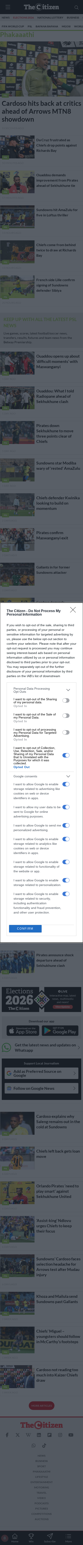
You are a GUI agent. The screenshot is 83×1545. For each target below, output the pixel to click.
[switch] (65, 700)
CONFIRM (25, 928)
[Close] (74, 611)
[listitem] (41, 690)
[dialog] (41, 773)
